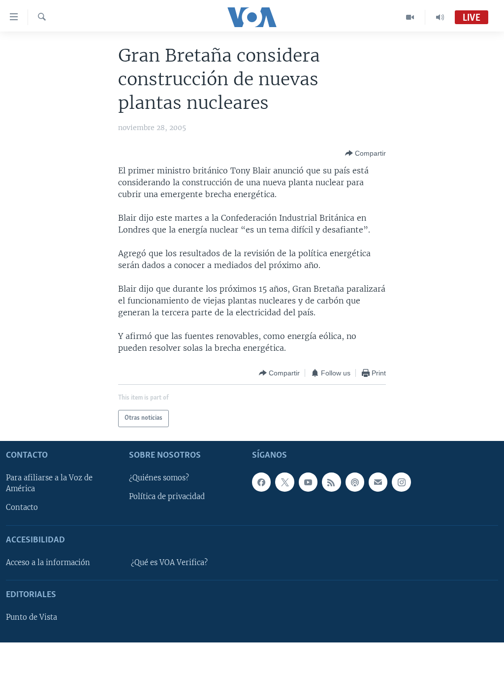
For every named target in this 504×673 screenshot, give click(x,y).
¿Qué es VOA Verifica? (169, 562)
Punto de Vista (31, 617)
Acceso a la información (48, 562)
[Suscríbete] (378, 481)
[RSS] (331, 481)
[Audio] (440, 17)
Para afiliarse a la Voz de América (49, 483)
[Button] (365, 153)
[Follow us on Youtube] (308, 481)
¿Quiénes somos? (159, 477)
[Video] (410, 17)
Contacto (22, 507)
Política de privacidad (167, 496)
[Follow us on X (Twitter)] (284, 481)
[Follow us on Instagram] (401, 481)
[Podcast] (355, 481)
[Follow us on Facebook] (261, 481)
